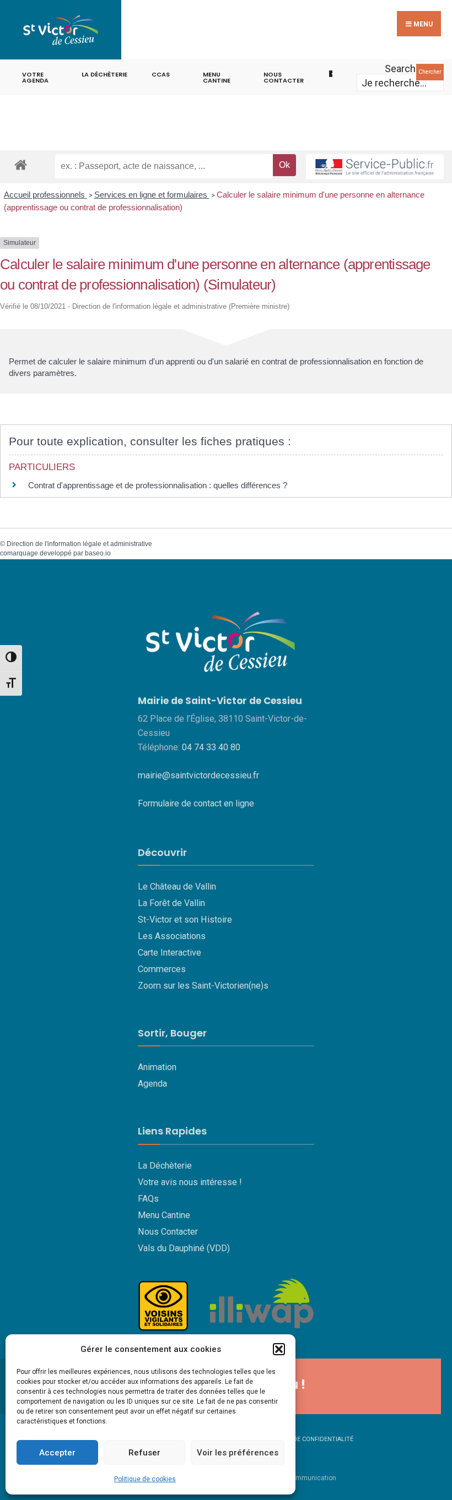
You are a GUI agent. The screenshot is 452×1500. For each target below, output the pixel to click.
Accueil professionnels (45, 194)
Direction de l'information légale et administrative (79, 544)
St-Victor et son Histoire (185, 919)
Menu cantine (216, 77)
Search (400, 68)
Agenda (152, 1083)
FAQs (148, 1198)
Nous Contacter (168, 1231)
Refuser (144, 1453)
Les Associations (172, 936)
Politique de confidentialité (306, 1439)
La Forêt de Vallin (171, 903)
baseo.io (98, 553)
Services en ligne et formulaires (151, 194)
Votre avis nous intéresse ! (190, 1182)
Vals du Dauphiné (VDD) (184, 1248)
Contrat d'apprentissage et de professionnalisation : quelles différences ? (157, 485)
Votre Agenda (35, 77)
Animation (157, 1067)
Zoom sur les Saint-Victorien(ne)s (203, 985)
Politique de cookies (145, 1479)
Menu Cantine (164, 1215)
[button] (278, 1349)
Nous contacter (283, 77)
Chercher (430, 72)
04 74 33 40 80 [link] (211, 747)
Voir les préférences (237, 1453)
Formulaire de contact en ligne (196, 803)
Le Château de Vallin (177, 886)
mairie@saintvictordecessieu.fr (198, 775)
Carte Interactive (169, 952)
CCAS (161, 74)
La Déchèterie (104, 74)
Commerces (162, 969)
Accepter (57, 1453)
